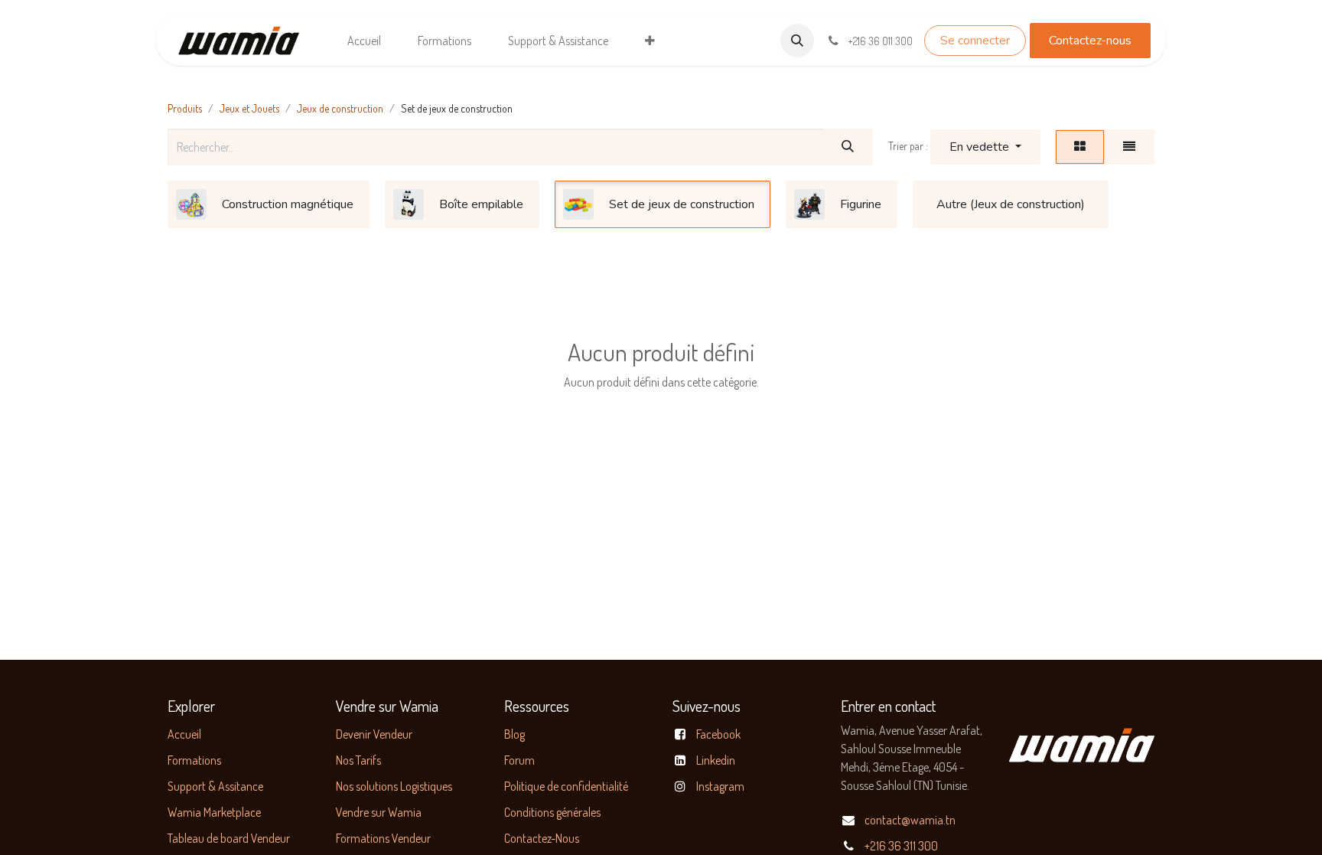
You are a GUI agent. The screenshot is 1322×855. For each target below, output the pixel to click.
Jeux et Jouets (249, 108)
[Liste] (1129, 147)
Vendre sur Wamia (379, 812)
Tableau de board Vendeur (229, 838)
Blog (514, 734)
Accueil (184, 734)
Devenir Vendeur (374, 734)
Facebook (718, 734)
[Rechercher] (847, 147)
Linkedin (715, 760)
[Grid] (1080, 147)
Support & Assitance (215, 786)
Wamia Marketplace (214, 812)
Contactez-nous (1090, 40)
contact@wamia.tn (910, 819)
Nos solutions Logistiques (394, 786)
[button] (797, 40)
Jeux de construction (340, 108)
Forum (519, 760)
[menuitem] (364, 40)
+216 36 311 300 (901, 845)
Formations (194, 760)
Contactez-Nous (541, 838)
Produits (185, 108)
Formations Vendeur (383, 838)
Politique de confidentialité (566, 786)
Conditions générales (552, 812)
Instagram (720, 786)
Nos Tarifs (358, 760)
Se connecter (975, 40)
